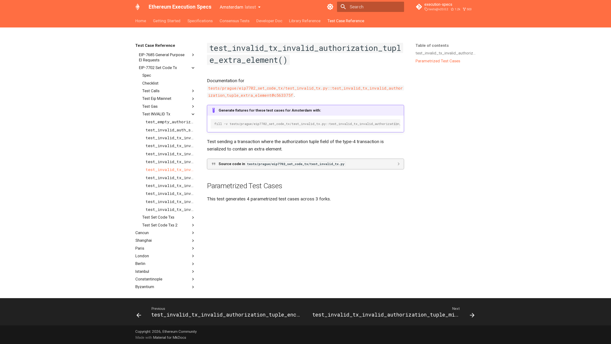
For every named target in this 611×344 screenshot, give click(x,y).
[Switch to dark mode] (330, 7)
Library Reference (305, 20)
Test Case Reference (345, 20)
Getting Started (166, 20)
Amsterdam (238, 7)
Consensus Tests (234, 20)
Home (140, 20)
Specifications (200, 20)
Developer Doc (269, 20)
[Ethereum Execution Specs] (137, 7)
